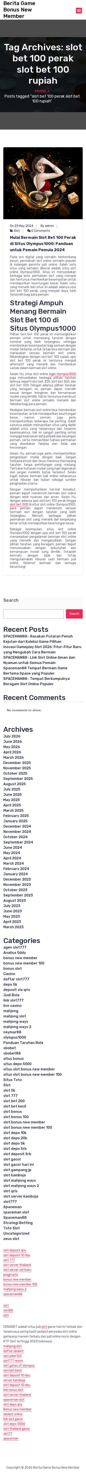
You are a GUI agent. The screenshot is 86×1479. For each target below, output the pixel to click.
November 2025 (17, 768)
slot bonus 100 (16, 1117)
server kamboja (14, 1380)
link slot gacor (13, 1419)
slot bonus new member (24, 1122)
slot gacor (12, 1159)
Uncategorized (16, 1233)
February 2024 (16, 869)
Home (40, 91)
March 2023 (13, 927)
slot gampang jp (17, 1170)
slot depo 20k (15, 1138)
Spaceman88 (15, 1217)
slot (6, 1305)
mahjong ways (15, 1021)
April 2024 (12, 858)
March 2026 (13, 757)
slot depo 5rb (15, 1149)
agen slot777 (14, 947)
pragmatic (10, 1275)
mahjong (10, 1011)
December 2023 (17, 879)
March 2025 (13, 810)
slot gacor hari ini (18, 1164)
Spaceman (12, 1207)
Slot (17, 231)
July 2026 (12, 736)
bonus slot (12, 968)
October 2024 (15, 837)
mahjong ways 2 (17, 1027)
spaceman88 (12, 1294)
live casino (12, 1006)
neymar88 (12, 1032)
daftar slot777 (16, 979)
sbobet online (12, 1414)
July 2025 (11, 789)
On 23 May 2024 (21, 226)
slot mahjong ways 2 (21, 1186)
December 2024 (17, 826)
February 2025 (16, 816)
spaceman (10, 1438)
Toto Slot (11, 1228)
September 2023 (18, 895)
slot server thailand (17, 1265)
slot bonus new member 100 (27, 1127)
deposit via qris (16, 990)
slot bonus (12, 1111)
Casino (9, 974)
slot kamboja (14, 1175)
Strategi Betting (18, 1223)
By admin (47, 226)
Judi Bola (11, 995)
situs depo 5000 (17, 1064)
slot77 (7, 1434)
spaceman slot (16, 1212)
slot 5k (9, 1090)
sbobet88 (12, 1053)
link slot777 (13, 1000)
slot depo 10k (14, 1133)
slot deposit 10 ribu (16, 1255)
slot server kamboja (20, 1196)
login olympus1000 (62, 374)
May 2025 (11, 800)
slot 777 (10, 1096)
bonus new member (20, 958)
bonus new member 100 (23, 963)
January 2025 (15, 821)
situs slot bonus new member (29, 1069)
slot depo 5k (14, 1143)
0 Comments (40, 231)
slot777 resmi (13, 1361)
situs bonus (13, 1058)
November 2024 (17, 832)
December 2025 (17, 763)
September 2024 (18, 842)
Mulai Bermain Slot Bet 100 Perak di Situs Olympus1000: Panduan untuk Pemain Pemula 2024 (43, 243)
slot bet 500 (19, 504)
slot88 (8, 1310)
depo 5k (10, 984)
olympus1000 (14, 1037)
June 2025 (12, 794)
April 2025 (12, 805)
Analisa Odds (14, 953)
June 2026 (12, 742)
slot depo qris (12, 1404)
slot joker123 (12, 1356)
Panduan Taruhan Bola (23, 1043)
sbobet (9, 1048)
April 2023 (12, 922)
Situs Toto (12, 1080)
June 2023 (12, 911)
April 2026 (12, 752)
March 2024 (13, 863)
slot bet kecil (14, 1106)
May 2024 (11, 853)
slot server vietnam (17, 1270)
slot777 (10, 1202)
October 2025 (15, 773)
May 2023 (11, 916)
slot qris (10, 1191)
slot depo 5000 (14, 1424)
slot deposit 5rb (17, 1154)
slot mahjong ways (19, 1180)
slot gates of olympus (19, 1366)
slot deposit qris (14, 1250)
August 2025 (14, 784)
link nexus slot (13, 1390)
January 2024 (15, 874)
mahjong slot (14, 1016)
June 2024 (12, 847)
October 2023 (15, 890)
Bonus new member (17, 1409)
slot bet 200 (14, 1101)
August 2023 (14, 900)
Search (11, 600)
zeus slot (11, 1239)
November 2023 (17, 885)
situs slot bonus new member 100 (32, 1074)
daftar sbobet (13, 1351)
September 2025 (18, 779)
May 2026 (11, 747)
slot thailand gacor (16, 1429)
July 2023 (11, 906)
